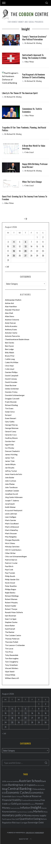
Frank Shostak (11, 402)
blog (4, 788)
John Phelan (10, 484)
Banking (13, 784)
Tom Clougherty (11, 662)
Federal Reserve (32, 796)
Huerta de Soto (15, 808)
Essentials (6, 796)
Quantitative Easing (29, 818)
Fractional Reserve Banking (31, 800)
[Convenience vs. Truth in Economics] (11, 112)
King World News (21, 812)
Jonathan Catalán (12, 490)
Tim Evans (9, 408)
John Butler (9, 477)
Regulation (7, 822)
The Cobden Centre (13, 635)
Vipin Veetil (9, 671)
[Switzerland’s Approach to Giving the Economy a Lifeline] (11, 58)
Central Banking (20, 789)
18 (14, 251)
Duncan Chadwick (12, 451)
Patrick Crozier (11, 563)
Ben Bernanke (39, 785)
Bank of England (26, 785)
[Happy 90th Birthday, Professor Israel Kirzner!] (11, 167)
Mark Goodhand (12, 523)
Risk (14, 822)
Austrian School (30, 781)
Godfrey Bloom (11, 438)
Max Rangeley (11, 537)
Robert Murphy (11, 602)
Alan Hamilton (11, 306)
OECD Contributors (13, 550)
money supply (39, 815)
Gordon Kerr (10, 441)
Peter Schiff (15, 819)
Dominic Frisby (11, 392)
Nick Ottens (10, 543)
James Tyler (10, 461)
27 (25, 255)
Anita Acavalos (11, 326)
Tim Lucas (9, 648)
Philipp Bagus (10, 589)
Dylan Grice (10, 412)
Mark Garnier (10, 520)
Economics (36, 792)
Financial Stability (11, 799)
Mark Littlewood (12, 527)
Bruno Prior (9, 356)
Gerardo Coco (11, 435)
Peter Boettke (11, 586)
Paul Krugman (6, 819)
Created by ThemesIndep (35, 833)
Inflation (25, 807)
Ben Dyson (9, 346)
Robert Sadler (10, 606)
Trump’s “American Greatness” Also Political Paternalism (34, 38)
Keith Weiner (10, 507)
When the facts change (32, 181)
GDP (9, 804)
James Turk (9, 458)
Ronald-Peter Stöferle (14, 612)
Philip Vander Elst (12, 579)
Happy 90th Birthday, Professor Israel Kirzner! (35, 165)
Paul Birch (9, 566)
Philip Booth (10, 576)
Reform (44, 819)
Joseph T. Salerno (12, 500)
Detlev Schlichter (12, 389)
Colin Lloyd (29, 152)
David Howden (11, 382)
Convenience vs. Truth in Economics (32, 110)
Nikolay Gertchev (12, 546)
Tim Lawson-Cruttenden (15, 645)
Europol (8, 415)
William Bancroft (12, 678)
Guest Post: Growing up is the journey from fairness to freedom (24, 198)
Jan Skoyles (9, 467)
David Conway (11, 379)
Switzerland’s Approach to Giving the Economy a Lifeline (34, 56)
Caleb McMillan (11, 362)
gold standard (23, 804)
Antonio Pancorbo (12, 336)
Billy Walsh (9, 352)
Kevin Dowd (10, 583)
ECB (4, 793)
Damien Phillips (11, 372)
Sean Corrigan (10, 619)
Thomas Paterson (12, 638)
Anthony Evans (11, 329)
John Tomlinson (11, 487)
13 (25, 246)
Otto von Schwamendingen (16, 556)
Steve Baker (10, 625)
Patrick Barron (11, 560)
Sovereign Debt (36, 822)
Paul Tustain (10, 573)
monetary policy (12, 815)
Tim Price (9, 652)
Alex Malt (9, 313)
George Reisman (11, 428)
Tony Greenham (11, 665)
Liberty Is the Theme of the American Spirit (20, 93)
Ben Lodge (9, 349)
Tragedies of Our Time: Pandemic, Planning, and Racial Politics (24, 129)
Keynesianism (9, 811)
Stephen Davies (11, 622)
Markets (38, 811)
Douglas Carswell (12, 398)
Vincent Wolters (11, 668)
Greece (32, 804)
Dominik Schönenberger (15, 395)
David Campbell (11, 375)
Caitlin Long (10, 359)
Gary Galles (9, 421)
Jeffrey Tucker (11, 471)
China (34, 789)
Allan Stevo (9, 316)
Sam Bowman (10, 615)
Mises (46, 812)
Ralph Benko (10, 592)
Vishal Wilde (10, 675)
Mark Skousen (11, 533)
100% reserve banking (10, 781)
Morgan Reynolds (12, 540)
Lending (30, 812)
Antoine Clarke (11, 333)
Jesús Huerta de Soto (13, 474)
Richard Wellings (12, 596)
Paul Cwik (9, 569)
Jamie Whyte (10, 464)
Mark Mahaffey (11, 530)
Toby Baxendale (11, 655)
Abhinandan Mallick (13, 300)
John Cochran (10, 481)
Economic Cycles (17, 792)
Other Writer (29, 61)
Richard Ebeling (11, 405)
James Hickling (11, 454)
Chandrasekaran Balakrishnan (17, 339)
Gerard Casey (10, 431)
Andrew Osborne (12, 319)
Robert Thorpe (11, 609)
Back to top (23, 839)
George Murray (11, 425)
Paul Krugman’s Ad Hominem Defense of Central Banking (33, 76)
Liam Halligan (10, 517)
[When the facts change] (11, 184)
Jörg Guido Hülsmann (14, 497)
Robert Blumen (11, 599)
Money (27, 815)
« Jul (7, 266)
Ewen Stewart (10, 418)
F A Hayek (19, 796)
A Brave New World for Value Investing (33, 147)
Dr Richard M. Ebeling (33, 43)
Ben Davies (9, 342)
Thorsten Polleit (11, 642)
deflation (41, 789)
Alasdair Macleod (12, 310)
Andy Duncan (10, 323)
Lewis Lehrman (11, 514)
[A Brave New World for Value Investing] (11, 149)
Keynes (44, 808)
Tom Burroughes (12, 658)
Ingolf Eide (9, 444)
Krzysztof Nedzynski (13, 510)
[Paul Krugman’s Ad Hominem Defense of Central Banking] (11, 77)
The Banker (9, 632)
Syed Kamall (10, 629)
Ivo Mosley (9, 448)
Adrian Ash (9, 303)
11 (14, 246)
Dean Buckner (10, 385)
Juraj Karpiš (10, 504)
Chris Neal (9, 365)
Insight (36, 807)
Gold (14, 803)
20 (25, 251)
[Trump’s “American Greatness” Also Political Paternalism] (11, 39)
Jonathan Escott (11, 494)
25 (14, 255)
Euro (14, 796)
